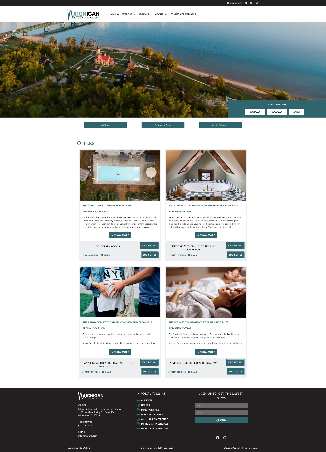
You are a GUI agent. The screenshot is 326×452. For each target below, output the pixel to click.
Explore (127, 14)
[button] (120, 235)
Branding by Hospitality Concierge (157, 448)
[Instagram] (257, 3)
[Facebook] (251, 3)
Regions (143, 14)
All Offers (105, 125)
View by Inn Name (163, 125)
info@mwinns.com (87, 435)
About (159, 14)
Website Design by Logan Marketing (241, 448)
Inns (113, 14)
